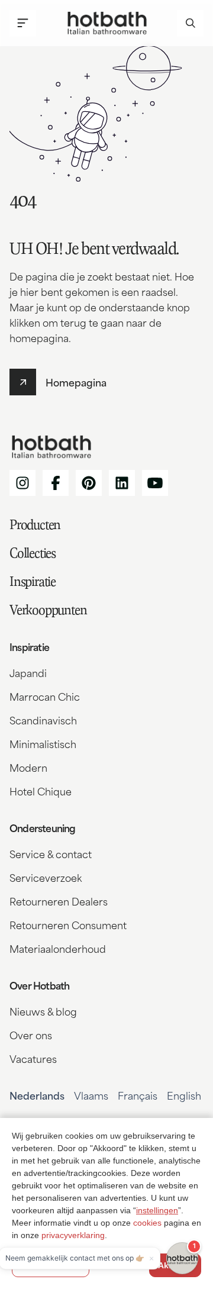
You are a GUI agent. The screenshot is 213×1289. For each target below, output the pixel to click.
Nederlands (36, 1095)
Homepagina (76, 381)
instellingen (157, 1210)
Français (137, 1095)
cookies (147, 1222)
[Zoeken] (190, 23)
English (184, 1095)
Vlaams (91, 1095)
